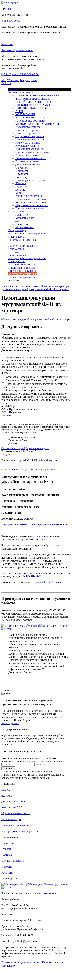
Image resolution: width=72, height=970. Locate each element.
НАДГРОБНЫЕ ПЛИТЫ (30, 117)
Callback (6, 83)
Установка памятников (21, 264)
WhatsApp (13, 80)
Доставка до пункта (18, 383)
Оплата (18, 469)
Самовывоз (13, 380)
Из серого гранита (26, 133)
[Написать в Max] (13, 625)
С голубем (21, 173)
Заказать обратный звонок (17, 50)
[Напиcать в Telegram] (53, 625)
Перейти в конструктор (38, 448)
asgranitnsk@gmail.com (49, 582)
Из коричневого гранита (30, 148)
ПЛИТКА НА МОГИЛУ (30, 120)
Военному (21, 177)
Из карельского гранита (29, 139)
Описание (7, 469)
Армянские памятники (29, 195)
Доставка (29, 469)
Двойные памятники (27, 164)
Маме (18, 192)
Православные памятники (31, 199)
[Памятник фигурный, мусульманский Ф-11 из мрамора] (35, 319)
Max (3, 80)
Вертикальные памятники (30, 158)
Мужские (21, 186)
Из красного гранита (27, 130)
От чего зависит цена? (13, 448)
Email (34, 80)
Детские (20, 189)
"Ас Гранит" (28, 451)
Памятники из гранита (21, 267)
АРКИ (19, 111)
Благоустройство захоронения (24, 390)
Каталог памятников (20, 92)
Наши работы (16, 236)
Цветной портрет (16, 363)
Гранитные (21, 214)
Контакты (7, 44)
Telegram (25, 80)
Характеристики (45, 469)
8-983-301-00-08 (10, 20)
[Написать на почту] (6, 628)
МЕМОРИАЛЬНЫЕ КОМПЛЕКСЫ (37, 123)
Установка (12, 376)
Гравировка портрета (18, 356)
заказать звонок (47, 893)
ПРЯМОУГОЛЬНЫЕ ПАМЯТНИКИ (37, 95)
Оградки (13, 220)
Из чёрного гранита (27, 145)
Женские (20, 183)
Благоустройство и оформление (27, 233)
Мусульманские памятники (31, 205)
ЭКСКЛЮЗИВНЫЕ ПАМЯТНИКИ (37, 104)
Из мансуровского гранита (31, 180)
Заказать (6, 415)
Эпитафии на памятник (22, 270)
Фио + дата (13, 370)
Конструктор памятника (22, 239)
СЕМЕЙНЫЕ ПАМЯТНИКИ (33, 101)
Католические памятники (30, 202)
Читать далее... (10, 723)
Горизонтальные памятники (32, 151)
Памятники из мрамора (29, 208)
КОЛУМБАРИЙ (25, 114)
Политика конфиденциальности (20, 962)
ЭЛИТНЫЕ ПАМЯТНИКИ (31, 108)
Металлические (24, 217)
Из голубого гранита (27, 142)
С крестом (21, 167)
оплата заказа (39, 539)
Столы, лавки (16, 211)
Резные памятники (26, 155)
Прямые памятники (27, 161)
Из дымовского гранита (29, 136)
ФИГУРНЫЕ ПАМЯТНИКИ (32, 98)
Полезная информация (21, 277)
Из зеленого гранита (27, 126)
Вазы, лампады (17, 230)
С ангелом (21, 170)
